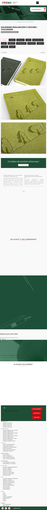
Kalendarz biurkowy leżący (8, 473)
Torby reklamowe (6, 487)
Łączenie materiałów (38, 40)
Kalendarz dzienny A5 (7, 422)
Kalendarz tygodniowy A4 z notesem (10, 435)
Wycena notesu (6, 505)
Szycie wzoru (20, 40)
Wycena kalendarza (7, 504)
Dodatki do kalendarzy (7, 448)
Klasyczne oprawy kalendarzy (9, 444)
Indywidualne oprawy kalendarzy (9, 447)
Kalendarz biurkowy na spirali (9, 440)
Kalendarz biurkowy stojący (8, 472)
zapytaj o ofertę (17, 508)
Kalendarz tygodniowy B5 (8, 431)
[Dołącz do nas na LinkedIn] (2, 508)
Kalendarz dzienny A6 (7, 426)
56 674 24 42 (15, 337)
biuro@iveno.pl (10, 337)
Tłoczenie (12, 40)
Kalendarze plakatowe (7, 483)
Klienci (4, 494)
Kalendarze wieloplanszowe (8, 485)
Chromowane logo (21, 43)
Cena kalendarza (37, 409)
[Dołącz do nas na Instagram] (9, 508)
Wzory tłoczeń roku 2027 (8, 451)
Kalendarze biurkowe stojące (9, 482)
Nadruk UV (40, 43)
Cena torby (36, 417)
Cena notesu (37, 413)
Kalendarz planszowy (7, 471)
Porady (4, 499)
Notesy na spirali (6, 486)
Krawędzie (4, 46)
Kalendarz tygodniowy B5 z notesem (10, 433)
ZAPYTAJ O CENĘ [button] (5, 360)
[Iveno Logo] (6, 3)
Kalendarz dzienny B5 (7, 424)
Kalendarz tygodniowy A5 (8, 437)
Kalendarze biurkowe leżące (8, 481)
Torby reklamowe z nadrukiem (9, 462)
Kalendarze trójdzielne (7, 479)
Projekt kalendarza (6, 498)
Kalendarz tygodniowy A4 (8, 434)
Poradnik (4, 495)
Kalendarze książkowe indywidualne (10, 478)
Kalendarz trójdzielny (7, 468)
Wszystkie (4, 40)
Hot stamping (31, 43)
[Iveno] (15, 408)
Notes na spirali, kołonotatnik (9, 458)
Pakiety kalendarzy (6, 475)
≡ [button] (37, 2)
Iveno (4, 492)
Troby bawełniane (6, 489)
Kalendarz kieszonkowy (7, 439)
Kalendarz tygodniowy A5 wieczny (10, 438)
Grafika (28, 40)
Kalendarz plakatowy (7, 469)
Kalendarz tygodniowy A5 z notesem (10, 430)
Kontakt (4, 500)
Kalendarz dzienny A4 (7, 425)
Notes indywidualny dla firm (9, 457)
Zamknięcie (11, 43)
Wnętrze (12, 46)
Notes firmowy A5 (6, 454)
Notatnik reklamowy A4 (7, 456)
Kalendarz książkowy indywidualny (10, 467)
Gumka (3, 43)
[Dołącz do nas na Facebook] (6, 508)
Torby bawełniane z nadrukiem (9, 463)
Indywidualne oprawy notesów (9, 449)
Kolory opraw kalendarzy (8, 445)
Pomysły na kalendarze (7, 496)
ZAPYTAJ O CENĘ (3, 337)
